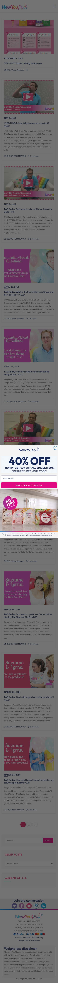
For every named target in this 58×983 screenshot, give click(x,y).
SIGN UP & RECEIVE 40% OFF (29, 485)
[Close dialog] (55, 448)
